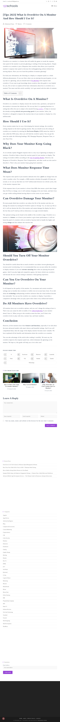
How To (4, 560)
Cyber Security (6, 538)
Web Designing (6, 620)
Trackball (5, 615)
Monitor (20, 24)
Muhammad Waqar (9, 24)
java (4, 566)
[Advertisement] (30, 445)
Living (4, 575)
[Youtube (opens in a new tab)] (56, 1)
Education (5, 543)
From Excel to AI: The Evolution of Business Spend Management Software (20, 464)
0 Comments (29, 24)
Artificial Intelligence (8, 521)
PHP (4, 598)
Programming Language (8, 600)
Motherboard (6, 586)
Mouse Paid (5, 592)
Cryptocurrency (6, 532)
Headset (5, 558)
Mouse (4, 589)
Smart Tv (5, 606)
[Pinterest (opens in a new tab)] (50, 1)
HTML (4, 563)
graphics (40, 109)
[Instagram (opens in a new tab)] (52, 1)
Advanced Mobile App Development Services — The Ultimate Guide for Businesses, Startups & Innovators (27, 476)
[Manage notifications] (3, 718)
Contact (38, 718)
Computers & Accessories (9, 526)
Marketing (5, 580)
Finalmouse (5, 546)
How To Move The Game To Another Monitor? (11, 385)
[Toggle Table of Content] (19, 93)
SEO (4, 603)
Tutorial (5, 617)
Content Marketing (7, 529)
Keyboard (5, 572)
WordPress (5, 626)
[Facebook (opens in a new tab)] (49, 1)
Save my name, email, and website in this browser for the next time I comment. (29, 421)
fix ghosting (35, 80)
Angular (5, 515)
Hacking (5, 555)
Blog (4, 523)
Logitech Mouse (6, 578)
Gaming (5, 549)
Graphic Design (6, 552)
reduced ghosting (37, 311)
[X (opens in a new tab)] (46, 1)
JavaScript (5, 569)
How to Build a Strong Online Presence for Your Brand (15, 470)
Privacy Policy (31, 718)
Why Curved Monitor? (30, 384)
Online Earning (6, 595)
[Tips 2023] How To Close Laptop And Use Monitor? (48, 386)
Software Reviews (7, 609)
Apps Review (6, 518)
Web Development (7, 623)
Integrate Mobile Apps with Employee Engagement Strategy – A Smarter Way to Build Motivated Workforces (28, 473)
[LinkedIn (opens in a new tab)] (54, 1)
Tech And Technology (8, 612)
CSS (4, 535)
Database (5, 540)
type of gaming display (37, 158)
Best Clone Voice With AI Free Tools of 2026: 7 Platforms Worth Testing (19, 467)
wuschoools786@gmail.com (13, 1)
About (24, 718)
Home (20, 718)
